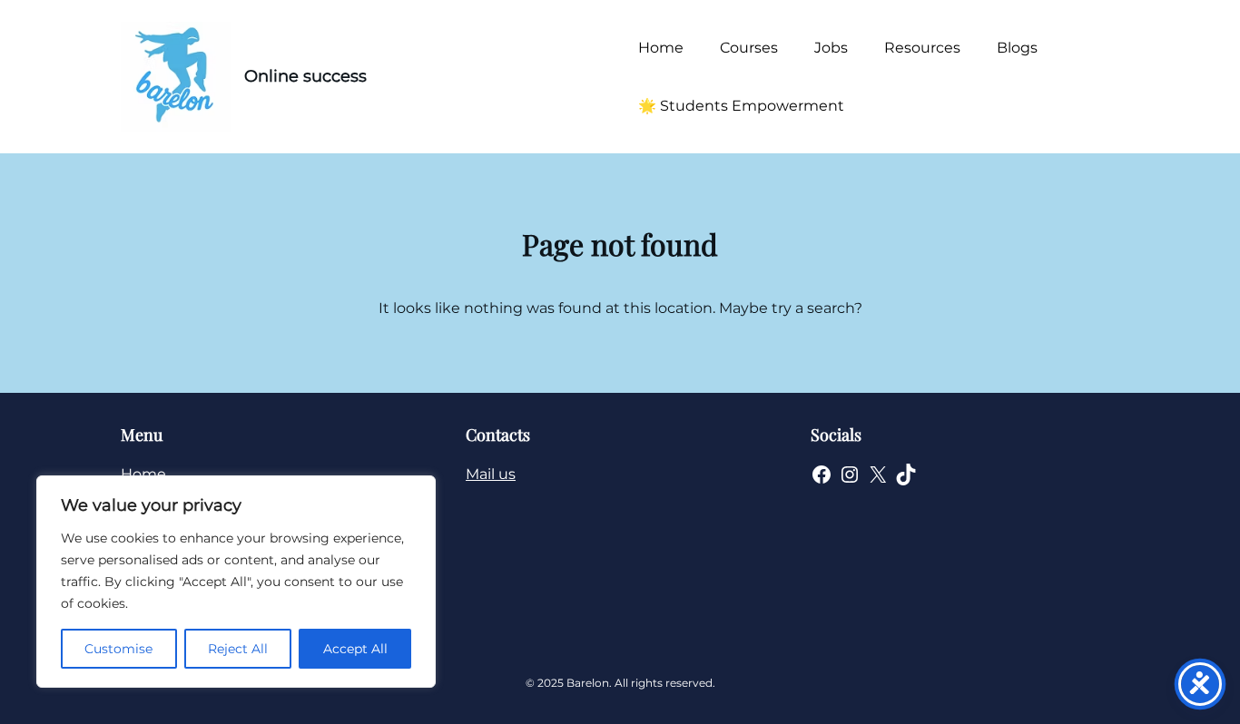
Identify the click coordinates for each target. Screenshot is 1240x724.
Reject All (238, 649)
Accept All (355, 649)
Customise (118, 649)
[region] (236, 581)
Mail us (491, 474)
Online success (305, 76)
